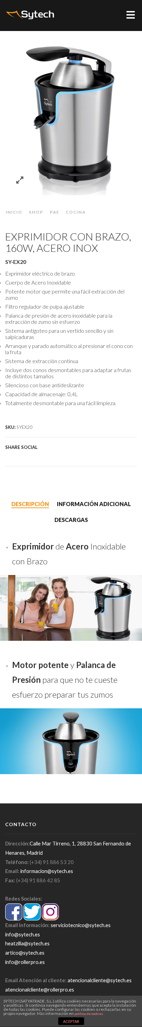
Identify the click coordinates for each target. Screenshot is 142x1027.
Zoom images (20, 180)
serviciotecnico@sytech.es (81, 925)
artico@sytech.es (24, 952)
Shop (36, 211)
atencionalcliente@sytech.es (100, 980)
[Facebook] (16, 456)
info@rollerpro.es (25, 962)
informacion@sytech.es (46, 871)
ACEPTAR (71, 1021)
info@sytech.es (22, 934)
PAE (54, 211)
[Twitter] (9, 456)
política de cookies (88, 1013)
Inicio (14, 211)
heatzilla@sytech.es (27, 943)
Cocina (76, 211)
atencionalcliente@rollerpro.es (39, 989)
